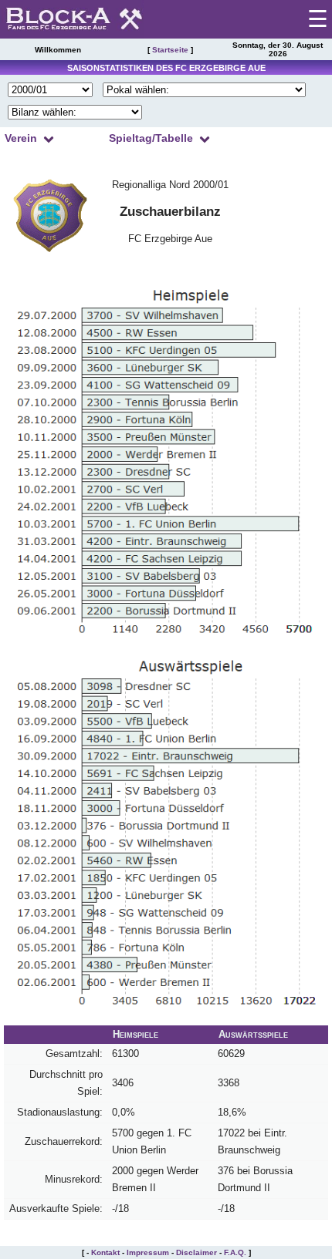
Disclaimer (196, 1252)
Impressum (148, 1252)
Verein (21, 138)
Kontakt (105, 1252)
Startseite (170, 49)
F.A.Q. (235, 1252)
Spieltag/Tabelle (151, 138)
